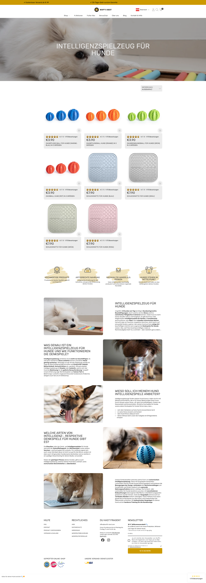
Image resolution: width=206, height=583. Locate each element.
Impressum (76, 530)
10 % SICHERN (145, 551)
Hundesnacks (78, 374)
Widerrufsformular (79, 536)
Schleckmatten (125, 480)
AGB (73, 524)
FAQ (45, 524)
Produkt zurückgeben (52, 530)
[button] (157, 9)
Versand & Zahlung (51, 533)
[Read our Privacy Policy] (161, 546)
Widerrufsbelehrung (80, 533)
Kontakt (47, 527)
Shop (66, 16)
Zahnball (55, 452)
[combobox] (142, 9)
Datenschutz (77, 527)
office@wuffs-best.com (107, 524)
